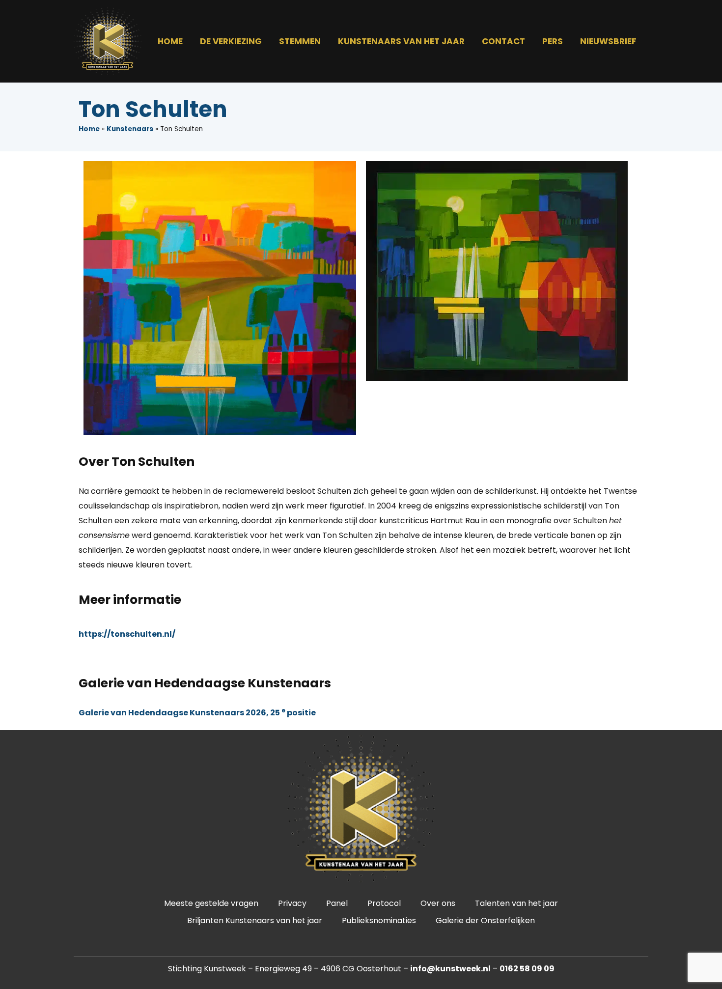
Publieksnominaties (379, 920)
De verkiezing (231, 41)
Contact (503, 41)
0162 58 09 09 (527, 968)
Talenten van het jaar (516, 903)
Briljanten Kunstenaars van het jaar (254, 920)
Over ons (437, 903)
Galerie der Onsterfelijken (485, 920)
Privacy (292, 903)
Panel (337, 903)
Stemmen (300, 41)
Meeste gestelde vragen (211, 903)
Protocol (384, 903)
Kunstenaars (130, 129)
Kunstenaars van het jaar (401, 41)
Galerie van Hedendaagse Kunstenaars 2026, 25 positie (197, 712)
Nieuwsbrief (608, 41)
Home (170, 41)
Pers (552, 41)
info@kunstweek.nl (450, 968)
